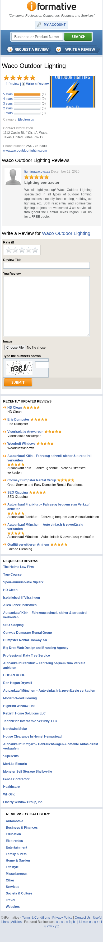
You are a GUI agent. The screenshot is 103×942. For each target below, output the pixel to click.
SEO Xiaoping (17, 492)
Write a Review (37, 84)
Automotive (14, 821)
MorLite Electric (15, 764)
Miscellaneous (16, 874)
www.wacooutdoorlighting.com (25, 150)
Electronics (26, 119)
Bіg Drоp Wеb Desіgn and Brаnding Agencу (35, 648)
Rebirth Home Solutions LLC (24, 713)
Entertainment (16, 847)
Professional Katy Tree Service (26, 655)
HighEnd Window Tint (19, 706)
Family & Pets (16, 854)
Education (13, 834)
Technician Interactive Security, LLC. (30, 721)
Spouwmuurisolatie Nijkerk (23, 582)
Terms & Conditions (36, 917)
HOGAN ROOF (14, 675)
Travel (10, 900)
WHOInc (9, 794)
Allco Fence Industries (20, 605)
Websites (13, 907)
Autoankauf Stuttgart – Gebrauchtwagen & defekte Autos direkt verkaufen (50, 746)
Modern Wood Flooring (20, 698)
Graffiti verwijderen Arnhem (28, 544)
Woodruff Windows (21, 444)
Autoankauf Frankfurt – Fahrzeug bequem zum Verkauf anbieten (48, 507)
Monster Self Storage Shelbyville (27, 771)
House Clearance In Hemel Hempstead (32, 736)
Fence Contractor (16, 779)
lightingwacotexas (37, 171)
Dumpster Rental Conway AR (25, 640)
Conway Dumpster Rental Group (31, 480)
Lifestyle (12, 867)
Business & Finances (22, 827)
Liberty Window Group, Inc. (23, 802)
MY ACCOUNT (54, 25)
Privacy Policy (62, 917)
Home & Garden (18, 860)
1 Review (12, 84)
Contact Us (83, 917)
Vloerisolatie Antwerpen (25, 432)
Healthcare (11, 787)
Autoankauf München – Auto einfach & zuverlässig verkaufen (45, 527)
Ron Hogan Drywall (17, 683)
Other (10, 880)
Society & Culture (19, 893)
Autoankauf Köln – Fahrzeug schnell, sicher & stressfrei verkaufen (49, 458)
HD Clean (14, 407)
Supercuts (11, 756)
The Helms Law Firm (18, 567)
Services (12, 887)
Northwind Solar (15, 729)
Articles (16, 922)
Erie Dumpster (18, 419)
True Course (12, 574)
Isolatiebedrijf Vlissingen (21, 598)
